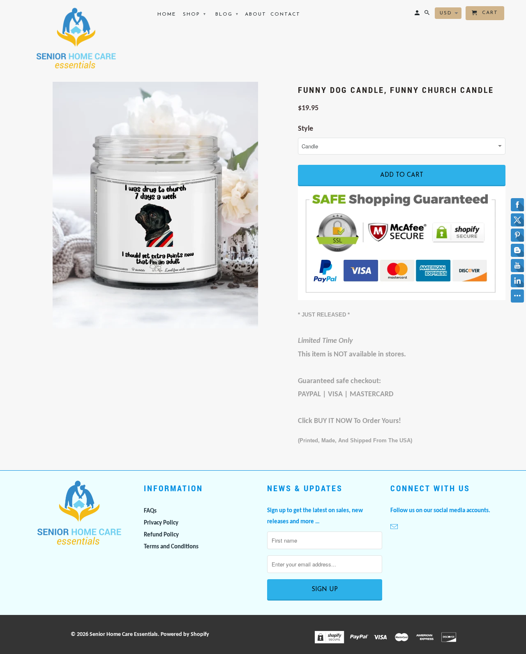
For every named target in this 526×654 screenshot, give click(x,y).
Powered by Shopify (185, 634)
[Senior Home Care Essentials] (75, 38)
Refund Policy (161, 535)
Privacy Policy (161, 523)
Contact (285, 14)
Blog (227, 14)
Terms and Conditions (171, 547)
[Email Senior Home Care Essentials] (394, 528)
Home (166, 14)
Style (305, 129)
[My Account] (418, 14)
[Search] (427, 14)
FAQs (150, 511)
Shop (194, 14)
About (255, 14)
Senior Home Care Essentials (124, 634)
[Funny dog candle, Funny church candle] (155, 205)
